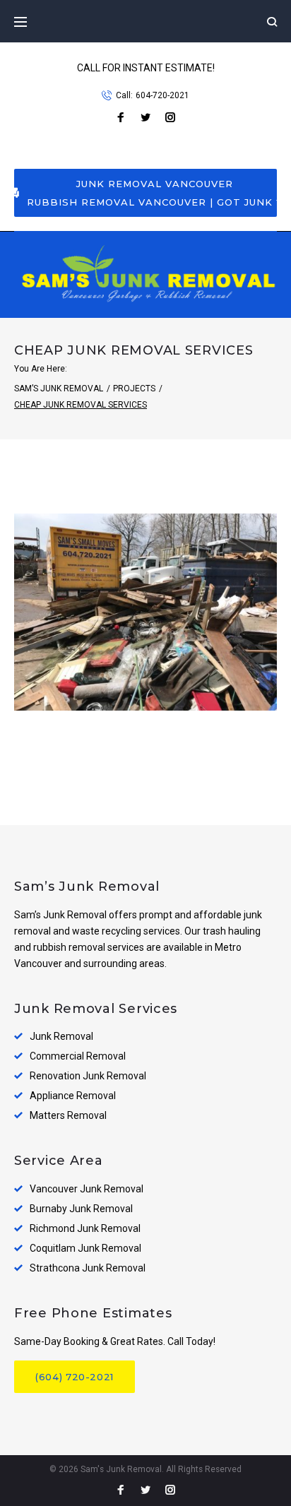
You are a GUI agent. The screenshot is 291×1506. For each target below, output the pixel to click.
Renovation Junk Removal (88, 1075)
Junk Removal (61, 1036)
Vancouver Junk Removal (86, 1188)
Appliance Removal (73, 1095)
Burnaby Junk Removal (81, 1208)
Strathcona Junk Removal (88, 1268)
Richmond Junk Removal (85, 1228)
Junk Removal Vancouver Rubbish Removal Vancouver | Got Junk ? (152, 193)
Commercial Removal (78, 1056)
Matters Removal (68, 1115)
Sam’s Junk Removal (58, 388)
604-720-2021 (162, 95)
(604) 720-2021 (74, 1376)
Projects (134, 388)
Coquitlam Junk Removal (85, 1248)
